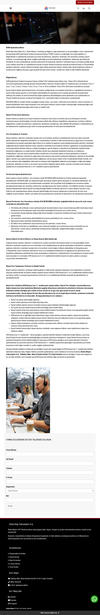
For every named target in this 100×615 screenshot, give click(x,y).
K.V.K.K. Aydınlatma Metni (19, 585)
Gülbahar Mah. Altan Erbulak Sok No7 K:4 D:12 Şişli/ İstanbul (31, 578)
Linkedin (13, 597)
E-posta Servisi (14, 564)
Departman (10, 487)
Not (7, 496)
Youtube (13, 600)
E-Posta (9, 477)
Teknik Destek (14, 557)
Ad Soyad (9, 459)
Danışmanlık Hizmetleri (17, 554)
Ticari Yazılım (13, 567)
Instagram (13, 603)
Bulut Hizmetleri (15, 560)
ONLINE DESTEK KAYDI (84, 2)
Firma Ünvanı (11, 450)
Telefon (9, 468)
